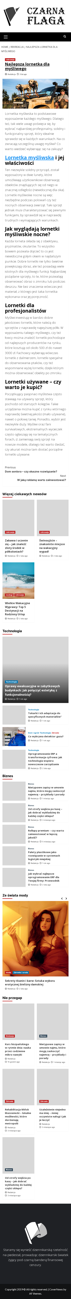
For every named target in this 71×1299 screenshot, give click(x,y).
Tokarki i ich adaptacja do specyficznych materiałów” (45, 714)
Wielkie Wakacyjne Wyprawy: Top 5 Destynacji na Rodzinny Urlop (17, 608)
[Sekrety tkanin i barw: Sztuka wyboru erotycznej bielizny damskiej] (35, 938)
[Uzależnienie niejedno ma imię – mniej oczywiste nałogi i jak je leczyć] (53, 1087)
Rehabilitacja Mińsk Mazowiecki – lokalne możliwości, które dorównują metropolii (18, 1116)
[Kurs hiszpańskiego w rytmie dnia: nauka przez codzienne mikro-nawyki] (18, 1021)
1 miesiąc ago (48, 798)
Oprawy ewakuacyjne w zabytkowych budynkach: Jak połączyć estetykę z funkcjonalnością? (32, 690)
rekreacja (10, 59)
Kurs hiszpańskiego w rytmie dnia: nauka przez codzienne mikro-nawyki (18, 1049)
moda (8, 972)
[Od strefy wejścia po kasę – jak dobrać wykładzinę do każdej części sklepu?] (14, 812)
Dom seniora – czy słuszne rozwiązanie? (31, 469)
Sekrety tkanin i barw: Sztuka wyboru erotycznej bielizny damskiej (30, 982)
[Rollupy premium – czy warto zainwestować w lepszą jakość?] (14, 834)
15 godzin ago (14, 1062)
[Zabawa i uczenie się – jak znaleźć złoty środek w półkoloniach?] (18, 518)
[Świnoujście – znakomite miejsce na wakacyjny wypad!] (53, 518)
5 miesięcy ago (48, 841)
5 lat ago (23, 74)
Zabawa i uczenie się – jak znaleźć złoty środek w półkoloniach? (16, 546)
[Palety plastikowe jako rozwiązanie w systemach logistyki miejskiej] (14, 855)
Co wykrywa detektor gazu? (46, 736)
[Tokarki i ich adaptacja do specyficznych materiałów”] (14, 715)
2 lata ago (23, 556)
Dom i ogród (33, 733)
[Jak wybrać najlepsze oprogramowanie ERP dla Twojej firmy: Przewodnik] (14, 877)
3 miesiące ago (48, 820)
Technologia (11, 682)
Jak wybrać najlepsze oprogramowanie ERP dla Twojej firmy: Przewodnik (43, 877)
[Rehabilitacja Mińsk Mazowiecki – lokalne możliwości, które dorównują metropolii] (18, 1087)
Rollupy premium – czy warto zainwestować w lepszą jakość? (46, 834)
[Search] (65, 36)
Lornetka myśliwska (29, 157)
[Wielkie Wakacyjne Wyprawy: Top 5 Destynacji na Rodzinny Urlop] (18, 580)
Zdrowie (55, 733)
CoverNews (56, 1289)
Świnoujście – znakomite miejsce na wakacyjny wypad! (52, 546)
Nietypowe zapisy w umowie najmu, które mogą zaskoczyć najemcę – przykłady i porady (46, 791)
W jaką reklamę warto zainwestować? (41, 478)
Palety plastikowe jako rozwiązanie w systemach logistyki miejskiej (44, 855)
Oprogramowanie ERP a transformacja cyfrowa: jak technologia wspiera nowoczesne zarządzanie (45, 759)
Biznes (31, 784)
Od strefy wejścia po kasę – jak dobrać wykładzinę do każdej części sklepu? (45, 812)
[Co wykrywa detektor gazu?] (14, 736)
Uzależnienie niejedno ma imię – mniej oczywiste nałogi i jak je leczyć (52, 1115)
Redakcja (12, 74)
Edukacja (10, 1036)
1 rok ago (23, 699)
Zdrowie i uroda (21, 972)
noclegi (9, 595)
